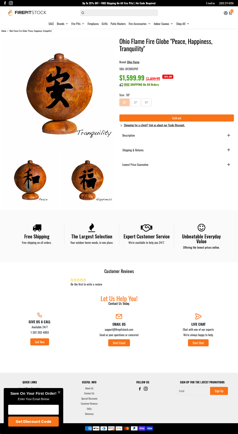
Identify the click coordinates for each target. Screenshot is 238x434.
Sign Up (219, 391)
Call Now (39, 342)
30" (124, 102)
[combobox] (119, 12)
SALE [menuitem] (51, 23)
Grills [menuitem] (105, 23)
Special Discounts (89, 398)
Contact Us (89, 393)
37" (135, 102)
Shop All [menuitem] (180, 23)
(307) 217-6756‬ (226, 3)
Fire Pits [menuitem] (76, 23)
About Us (89, 388)
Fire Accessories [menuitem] (138, 23)
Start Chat (198, 343)
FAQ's (89, 408)
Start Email (119, 343)
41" (146, 102)
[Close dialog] (59, 392)
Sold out (176, 118)
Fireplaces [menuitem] (93, 23)
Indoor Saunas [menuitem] (161, 23)
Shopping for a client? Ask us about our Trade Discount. (154, 125)
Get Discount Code (33, 421)
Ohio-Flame (133, 62)
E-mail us (210, 3)
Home (3, 30)
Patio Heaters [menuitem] (118, 23)
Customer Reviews (89, 403)
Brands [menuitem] (60, 23)
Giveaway (89, 413)
